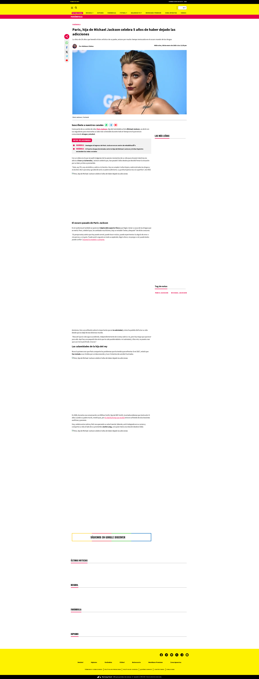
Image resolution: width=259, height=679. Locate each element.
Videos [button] (183, 13)
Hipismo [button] (100, 13)
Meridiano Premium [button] (153, 13)
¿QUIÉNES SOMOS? (146, 669)
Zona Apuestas (175, 662)
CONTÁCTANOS (159, 669)
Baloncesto (136, 662)
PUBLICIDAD (171, 669)
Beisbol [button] (89, 13)
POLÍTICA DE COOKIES (130, 669)
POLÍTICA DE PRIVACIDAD (112, 669)
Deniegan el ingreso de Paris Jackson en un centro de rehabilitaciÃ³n (110, 145)
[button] (66, 42)
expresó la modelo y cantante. (94, 239)
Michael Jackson (179, 293)
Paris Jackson (161, 293)
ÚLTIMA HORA (77, 13)
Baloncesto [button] (136, 13)
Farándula (76, 24)
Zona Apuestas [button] (171, 13)
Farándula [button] (112, 13)
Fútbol (122, 662)
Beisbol (80, 662)
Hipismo (94, 662)
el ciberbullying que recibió (115, 418)
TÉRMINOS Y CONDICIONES (93, 669)
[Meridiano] (129, 8)
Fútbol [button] (123, 13)
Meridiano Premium (155, 662)
